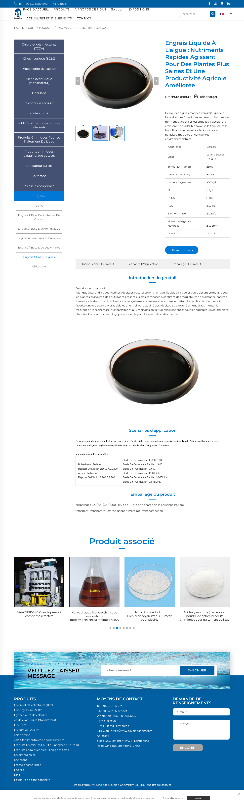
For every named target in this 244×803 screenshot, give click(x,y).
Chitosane (39, 176)
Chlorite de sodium (39, 103)
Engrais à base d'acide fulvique (39, 228)
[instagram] (222, 3)
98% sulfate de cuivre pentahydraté (205, 612)
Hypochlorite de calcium (39, 69)
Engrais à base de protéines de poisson (39, 217)
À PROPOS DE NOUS (90, 9)
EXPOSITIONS (138, 9)
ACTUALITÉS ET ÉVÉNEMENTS (49, 18)
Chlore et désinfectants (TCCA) (39, 46)
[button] (110, 628)
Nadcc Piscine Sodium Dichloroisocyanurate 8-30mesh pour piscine (95, 616)
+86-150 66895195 (124, 715)
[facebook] (210, 3)
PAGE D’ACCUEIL (36, 9)
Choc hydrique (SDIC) (39, 58)
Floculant (39, 93)
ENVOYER (187, 748)
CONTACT (84, 18)
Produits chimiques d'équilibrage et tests (39, 153)
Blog (17, 774)
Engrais (63, 27)
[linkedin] (228, 3)
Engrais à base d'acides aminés (39, 247)
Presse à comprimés (39, 186)
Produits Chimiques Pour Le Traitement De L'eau (39, 139)
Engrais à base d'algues (91, 27)
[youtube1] (216, 3)
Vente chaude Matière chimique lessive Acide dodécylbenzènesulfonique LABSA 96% (40, 616)
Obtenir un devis (182, 250)
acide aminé (39, 113)
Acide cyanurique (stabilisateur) (39, 81)
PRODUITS (62, 9)
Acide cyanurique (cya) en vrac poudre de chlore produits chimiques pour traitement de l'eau (150, 616)
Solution (117, 9)
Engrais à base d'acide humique (39, 238)
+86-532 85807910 (36, 3)
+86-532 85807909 (115, 710)
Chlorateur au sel (39, 166)
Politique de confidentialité (32, 779)
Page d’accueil (25, 27)
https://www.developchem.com (132, 730)
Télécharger (208, 97)
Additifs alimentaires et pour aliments (39, 125)
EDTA (39, 205)
